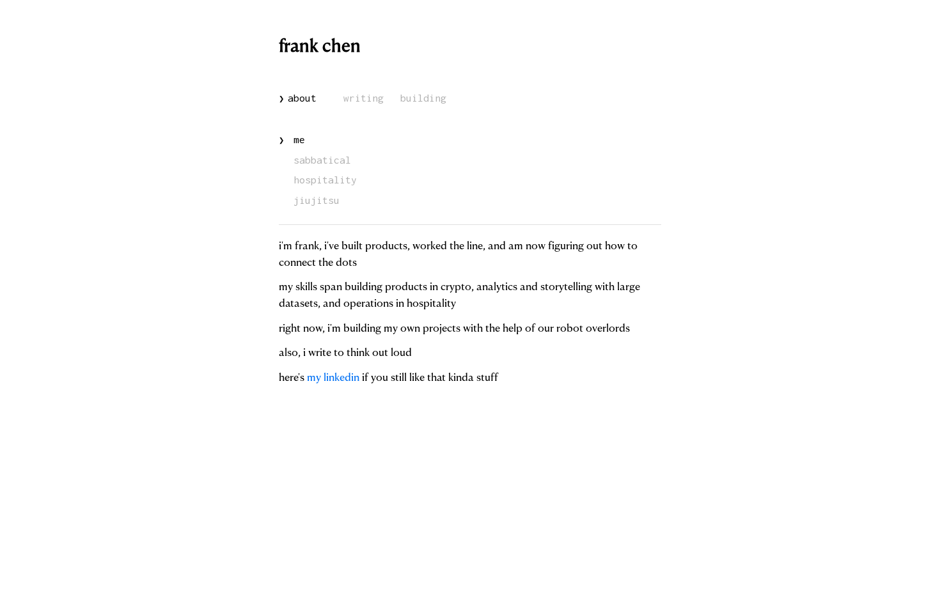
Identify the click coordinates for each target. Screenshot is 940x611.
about (298, 98)
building (423, 98)
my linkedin (333, 378)
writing (363, 98)
